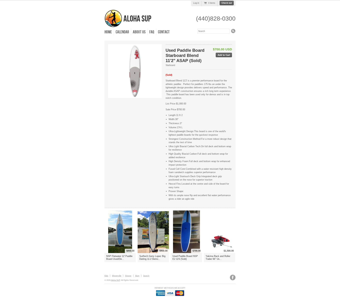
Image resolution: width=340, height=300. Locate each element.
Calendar (122, 32)
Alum (137, 276)
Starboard (170, 65)
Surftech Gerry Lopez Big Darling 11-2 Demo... (152, 257)
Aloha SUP (136, 19)
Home (108, 32)
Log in (196, 3)
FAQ (151, 32)
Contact (164, 32)
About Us (139, 32)
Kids (106, 276)
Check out (227, 3)
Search (146, 276)
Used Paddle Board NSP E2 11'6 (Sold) (185, 257)
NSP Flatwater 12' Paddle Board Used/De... (119, 257)
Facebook (233, 277)
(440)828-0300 (216, 18)
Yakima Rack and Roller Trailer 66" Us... (218, 257)
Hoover (128, 276)
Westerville (116, 276)
